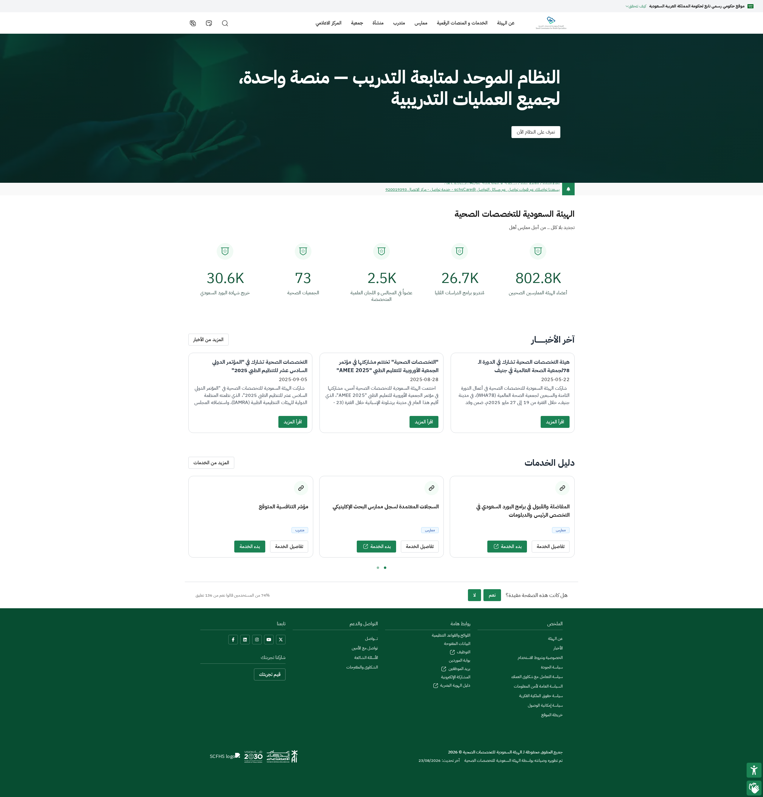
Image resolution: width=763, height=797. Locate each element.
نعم (492, 595)
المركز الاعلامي (328, 23)
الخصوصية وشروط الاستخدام (540, 657)
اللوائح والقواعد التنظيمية (451, 635)
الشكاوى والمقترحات (362, 667)
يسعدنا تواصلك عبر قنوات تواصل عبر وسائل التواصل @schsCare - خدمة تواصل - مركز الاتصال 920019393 (472, 189)
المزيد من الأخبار (208, 339)
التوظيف (463, 652)
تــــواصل (371, 638)
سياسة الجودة (552, 667)
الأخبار (558, 648)
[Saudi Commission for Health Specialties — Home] (551, 23)
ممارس (421, 23)
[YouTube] (269, 639)
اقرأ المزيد (555, 421)
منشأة (378, 23)
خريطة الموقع (552, 715)
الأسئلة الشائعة (366, 657)
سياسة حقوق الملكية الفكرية (541, 696)
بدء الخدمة (511, 546)
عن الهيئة (505, 23)
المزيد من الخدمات (211, 462)
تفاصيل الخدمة (551, 546)
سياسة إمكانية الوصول (545, 705)
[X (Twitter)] (281, 639)
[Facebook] (233, 639)
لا (474, 595)
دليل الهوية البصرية (454, 685)
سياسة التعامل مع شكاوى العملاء (537, 677)
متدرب (399, 23)
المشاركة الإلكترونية (455, 677)
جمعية (357, 23)
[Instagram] (257, 639)
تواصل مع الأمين (365, 648)
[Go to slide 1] (385, 568)
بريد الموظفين (458, 669)
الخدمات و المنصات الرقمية (462, 23)
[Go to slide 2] (378, 568)
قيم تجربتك (269, 674)
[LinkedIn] (245, 639)
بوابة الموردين (459, 660)
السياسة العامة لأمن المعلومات (538, 686)
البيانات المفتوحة (457, 643)
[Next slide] (580, 517)
